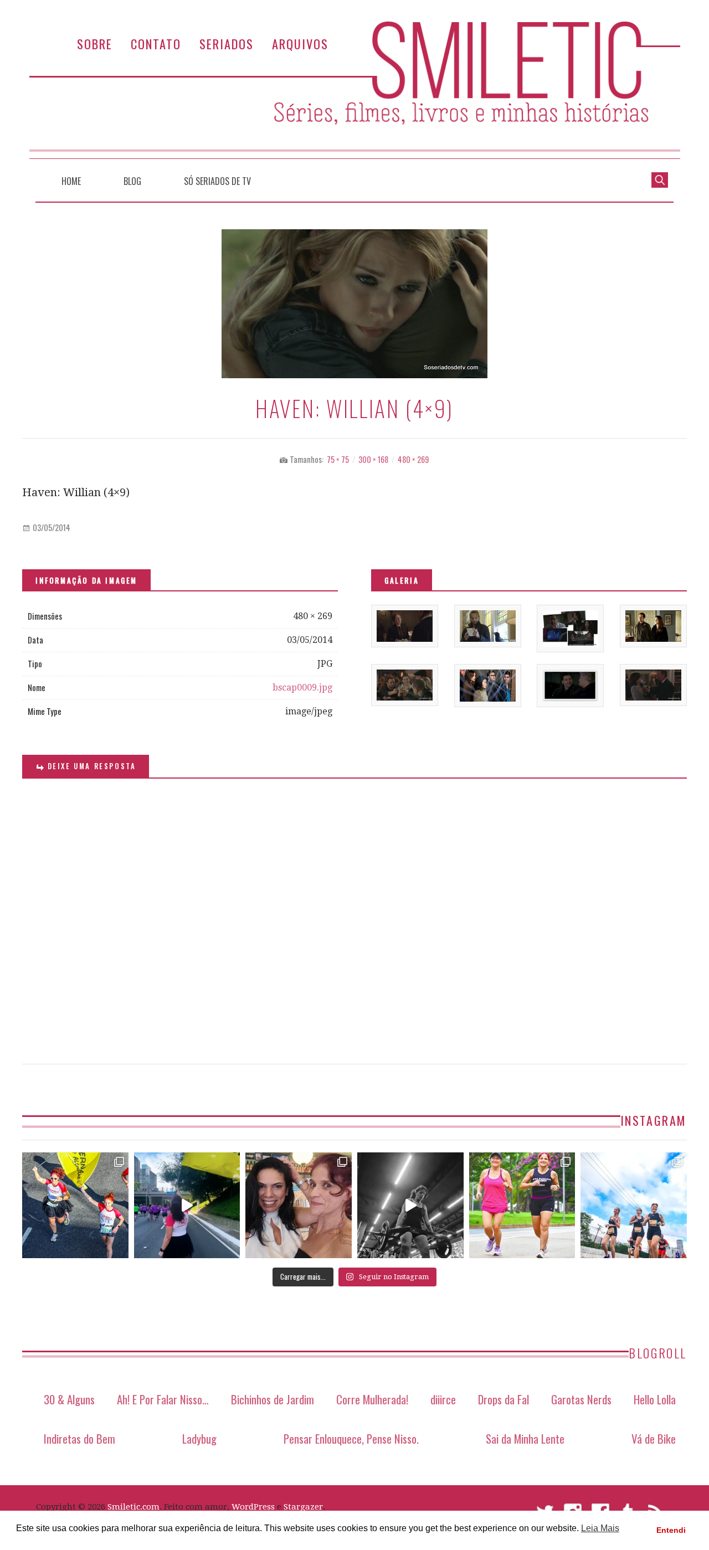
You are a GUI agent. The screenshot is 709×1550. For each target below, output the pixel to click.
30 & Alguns (69, 1399)
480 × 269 (413, 459)
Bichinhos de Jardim (272, 1399)
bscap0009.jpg (302, 687)
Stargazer (303, 1507)
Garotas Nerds (581, 1399)
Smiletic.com (133, 1507)
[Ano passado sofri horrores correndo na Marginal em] (633, 1205)
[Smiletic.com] (354, 90)
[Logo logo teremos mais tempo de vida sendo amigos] (298, 1205)
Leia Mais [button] (600, 1528)
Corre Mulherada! (372, 1399)
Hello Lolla (655, 1399)
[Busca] (660, 178)
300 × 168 (373, 459)
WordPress (253, 1507)
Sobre (94, 43)
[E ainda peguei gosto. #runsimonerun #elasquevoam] (410, 1205)
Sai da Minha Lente (525, 1438)
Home (71, 181)
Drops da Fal (503, 1399)
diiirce (443, 1399)
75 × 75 (338, 459)
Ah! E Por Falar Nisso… (163, 1399)
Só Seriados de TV (217, 181)
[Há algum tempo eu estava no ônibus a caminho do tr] (75, 1205)
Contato (156, 43)
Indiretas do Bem (79, 1438)
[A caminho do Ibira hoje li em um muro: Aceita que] (522, 1205)
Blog (132, 181)
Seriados (226, 43)
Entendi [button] (671, 1530)
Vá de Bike (653, 1438)
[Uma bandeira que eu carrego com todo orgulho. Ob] (187, 1205)
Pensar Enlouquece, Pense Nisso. (351, 1438)
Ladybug (199, 1438)
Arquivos (300, 43)
